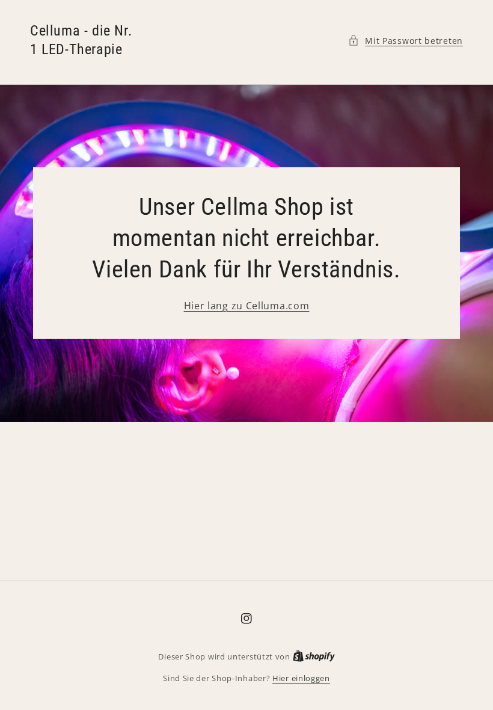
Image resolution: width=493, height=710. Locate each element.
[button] (405, 40)
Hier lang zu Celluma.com (247, 305)
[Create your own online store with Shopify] (314, 656)
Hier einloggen (301, 678)
